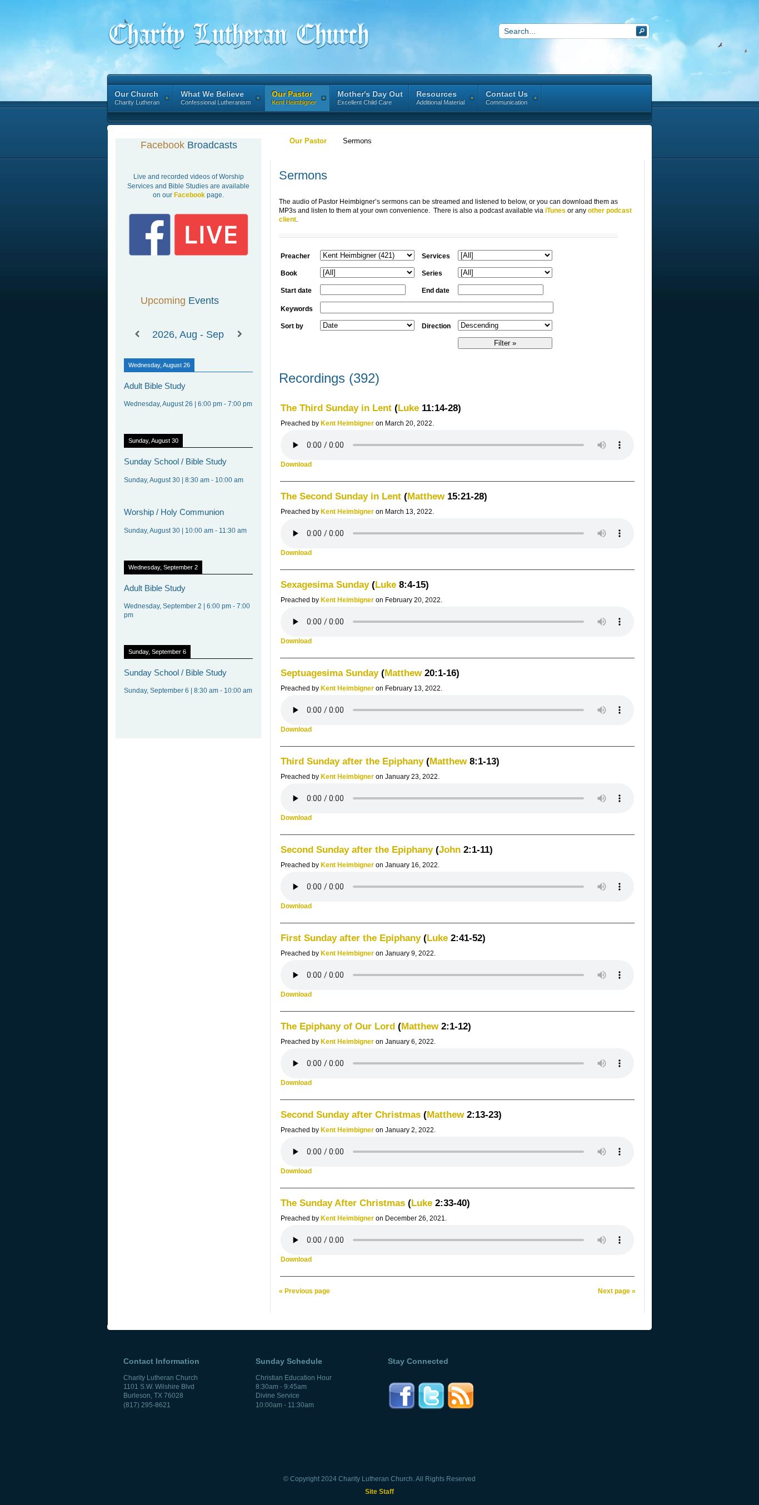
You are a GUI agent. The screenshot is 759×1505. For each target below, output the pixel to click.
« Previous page (304, 1291)
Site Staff (379, 1492)
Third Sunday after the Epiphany (352, 761)
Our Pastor (308, 141)
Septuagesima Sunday (329, 673)
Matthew (426, 496)
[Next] (240, 334)
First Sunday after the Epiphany (351, 938)
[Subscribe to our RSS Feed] (461, 1408)
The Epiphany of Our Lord (338, 1026)
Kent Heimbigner (347, 423)
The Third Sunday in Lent (336, 408)
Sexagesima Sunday (325, 584)
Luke (408, 408)
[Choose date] (410, 288)
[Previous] (136, 334)
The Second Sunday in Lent (341, 496)
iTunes (555, 210)
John (450, 849)
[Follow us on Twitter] (431, 1408)
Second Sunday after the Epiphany (357, 849)
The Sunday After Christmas (343, 1203)
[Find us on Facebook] (402, 1408)
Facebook (189, 195)
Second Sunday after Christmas (351, 1114)
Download (296, 464)
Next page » (617, 1291)
